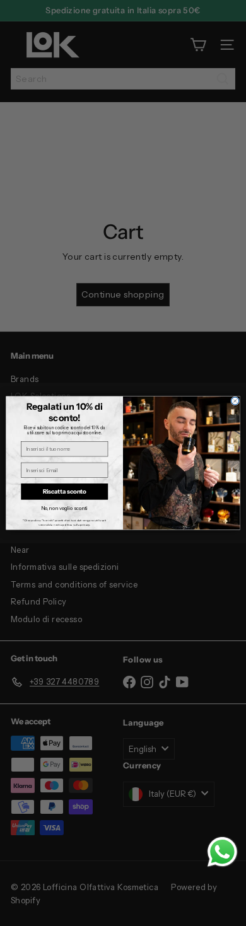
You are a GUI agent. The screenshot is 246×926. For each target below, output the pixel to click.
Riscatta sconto (64, 491)
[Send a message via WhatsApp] (222, 852)
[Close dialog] (235, 401)
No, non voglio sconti (64, 509)
